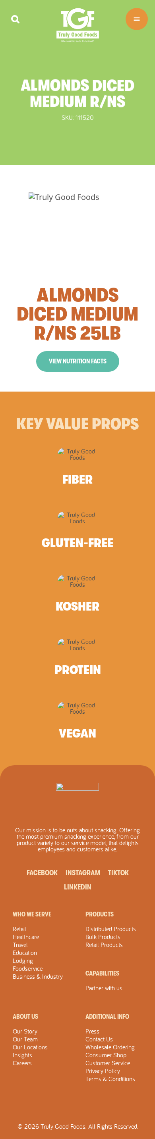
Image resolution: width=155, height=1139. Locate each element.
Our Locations (30, 1047)
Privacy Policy (102, 1071)
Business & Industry (38, 976)
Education (25, 953)
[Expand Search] (15, 19)
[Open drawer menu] (137, 19)
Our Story (25, 1031)
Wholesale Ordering (110, 1047)
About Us (25, 1017)
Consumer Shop (105, 1055)
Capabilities (102, 973)
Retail (19, 929)
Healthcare (26, 937)
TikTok (118, 873)
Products (99, 914)
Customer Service (107, 1063)
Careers (22, 1063)
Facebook (42, 873)
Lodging (23, 960)
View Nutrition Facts (78, 361)
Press (92, 1031)
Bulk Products (102, 937)
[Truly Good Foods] (77, 25)
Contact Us (99, 1039)
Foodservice (28, 968)
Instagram (83, 873)
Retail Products (104, 945)
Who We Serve (32, 914)
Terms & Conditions (110, 1079)
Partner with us (103, 988)
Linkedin (77, 887)
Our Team (25, 1039)
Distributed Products (110, 929)
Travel (20, 945)
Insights (22, 1055)
